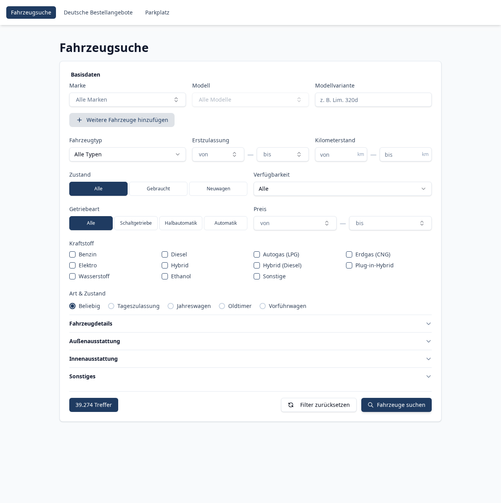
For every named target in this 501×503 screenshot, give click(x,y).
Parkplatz (157, 12)
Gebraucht (158, 188)
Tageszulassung (138, 306)
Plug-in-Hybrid (374, 265)
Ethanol (181, 276)
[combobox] (127, 100)
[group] (158, 189)
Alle (98, 188)
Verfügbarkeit (272, 174)
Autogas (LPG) (281, 254)
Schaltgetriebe (136, 223)
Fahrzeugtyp (85, 140)
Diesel (179, 254)
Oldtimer (240, 306)
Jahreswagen (194, 306)
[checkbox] (72, 254)
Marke (77, 85)
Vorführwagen (287, 306)
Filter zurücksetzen (325, 404)
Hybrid (180, 265)
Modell (201, 85)
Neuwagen (218, 188)
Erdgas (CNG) (372, 254)
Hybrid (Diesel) (282, 265)
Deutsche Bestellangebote (98, 12)
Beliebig (89, 306)
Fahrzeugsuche (31, 12)
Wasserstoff (94, 276)
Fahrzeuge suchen (401, 404)
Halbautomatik (181, 223)
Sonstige (274, 276)
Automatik (225, 223)
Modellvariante (335, 85)
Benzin (88, 254)
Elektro (88, 265)
